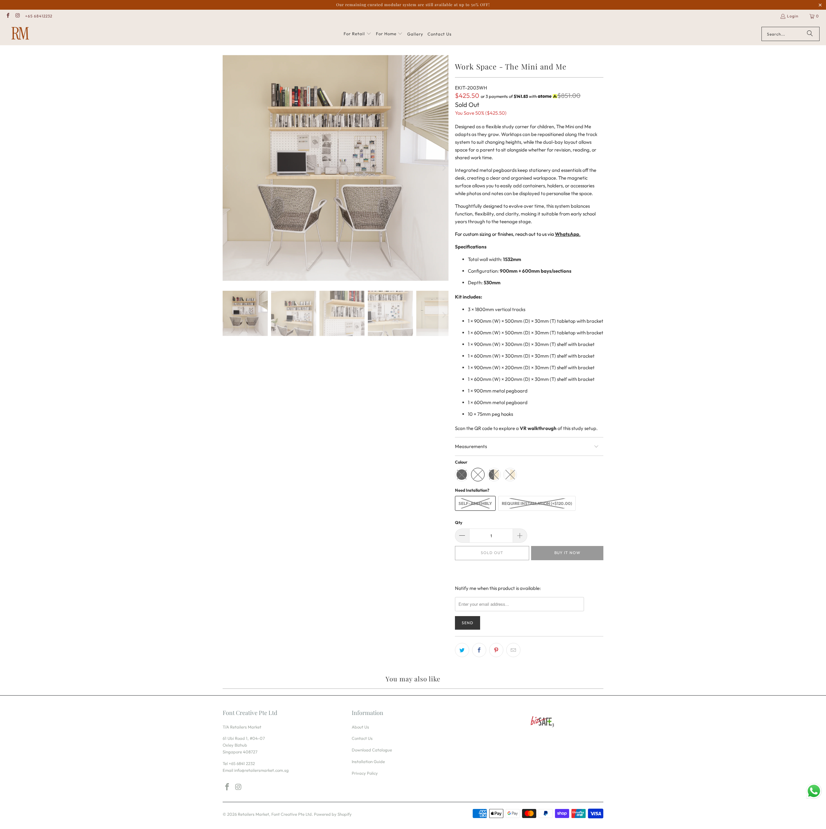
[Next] (443, 168)
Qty (458, 522)
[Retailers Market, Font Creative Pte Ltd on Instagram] (17, 16)
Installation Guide (368, 761)
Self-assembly (475, 503)
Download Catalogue (372, 749)
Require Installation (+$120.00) (537, 503)
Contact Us (362, 738)
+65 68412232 (38, 16)
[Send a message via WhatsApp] (814, 791)
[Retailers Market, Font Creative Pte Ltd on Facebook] (7, 16)
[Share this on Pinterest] (496, 650)
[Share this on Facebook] (479, 650)
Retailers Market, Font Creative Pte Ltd (275, 814)
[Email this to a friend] (513, 650)
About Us (360, 726)
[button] (357, 34)
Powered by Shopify (333, 814)
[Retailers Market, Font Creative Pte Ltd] (20, 33)
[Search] (810, 34)
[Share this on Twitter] (462, 650)
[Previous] (227, 168)
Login (793, 16)
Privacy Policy (365, 773)
